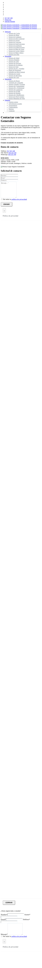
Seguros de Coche (14, 33)
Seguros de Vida (14, 61)
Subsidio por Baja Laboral (17, 72)
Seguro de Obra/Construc (16, 97)
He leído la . (15, 199)
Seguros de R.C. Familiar (16, 68)
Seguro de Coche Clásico (16, 51)
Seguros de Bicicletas (15, 75)
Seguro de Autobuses (15, 46)
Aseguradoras (13, 105)
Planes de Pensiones (15, 70)
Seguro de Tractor (14, 40)
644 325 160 (12, 153)
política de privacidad (19, 199)
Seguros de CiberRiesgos (16, 95)
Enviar (7, 204)
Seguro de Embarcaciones (17, 47)
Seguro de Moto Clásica (16, 53)
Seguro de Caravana (15, 42)
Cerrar (8, 902)
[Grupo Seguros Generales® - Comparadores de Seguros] (19, 26)
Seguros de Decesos (15, 63)
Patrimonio (8, 79)
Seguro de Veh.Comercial (16, 39)
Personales (8, 56)
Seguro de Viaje (13, 67)
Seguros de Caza (14, 77)
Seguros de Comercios (15, 90)
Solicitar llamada (10, 21)
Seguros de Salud (14, 58)
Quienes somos (13, 102)
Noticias (11, 109)
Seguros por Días (14, 54)
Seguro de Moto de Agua (16, 49)
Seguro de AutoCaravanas (17, 44)
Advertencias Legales (15, 104)
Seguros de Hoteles (15, 93)
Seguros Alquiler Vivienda (17, 84)
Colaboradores (13, 107)
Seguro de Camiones (15, 37)
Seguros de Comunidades (16, 86)
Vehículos (8, 32)
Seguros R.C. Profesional (16, 88)
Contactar (12, 111)
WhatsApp (8, 20)
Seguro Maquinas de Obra (17, 98)
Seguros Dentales (14, 60)
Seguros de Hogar (14, 81)
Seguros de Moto (14, 35)
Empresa (7, 100)
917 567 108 (9, 18)
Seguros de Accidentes (16, 65)
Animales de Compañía (16, 82)
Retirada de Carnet (14, 74)
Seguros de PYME (14, 91)
